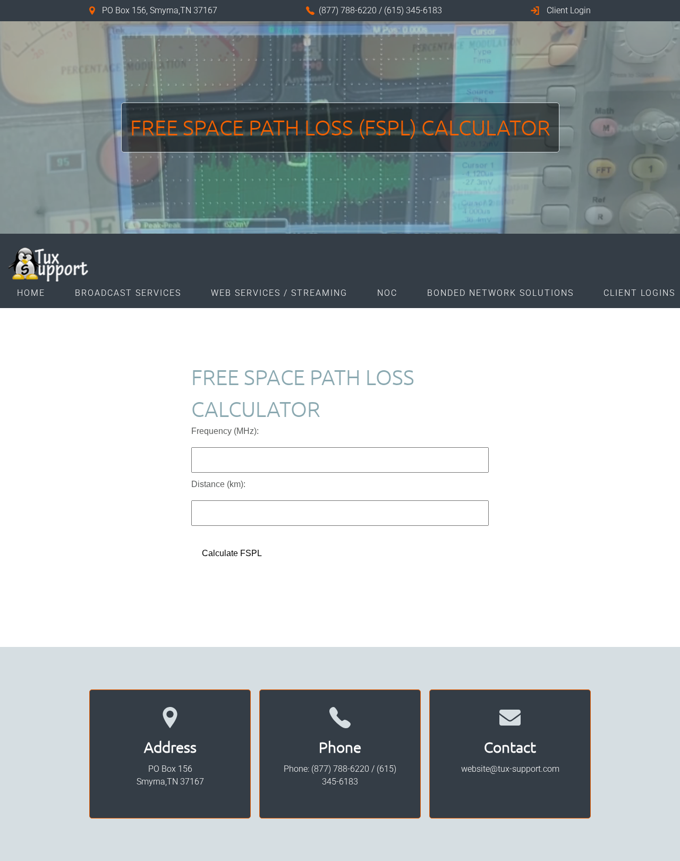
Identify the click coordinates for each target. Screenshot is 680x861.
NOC (387, 293)
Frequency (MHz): (225, 431)
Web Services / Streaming (279, 293)
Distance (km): (218, 484)
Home (31, 293)
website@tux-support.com (510, 769)
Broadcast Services (128, 293)
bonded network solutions (500, 293)
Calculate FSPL (232, 553)
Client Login (569, 10)
